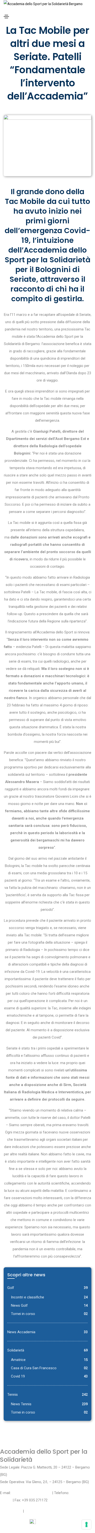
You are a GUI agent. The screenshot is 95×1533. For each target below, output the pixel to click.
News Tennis (21, 1404)
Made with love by (14, 1522)
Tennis (12, 1394)
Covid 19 (18, 1376)
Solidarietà (15, 1350)
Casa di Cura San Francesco (34, 1368)
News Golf (19, 1305)
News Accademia (21, 1332)
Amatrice (18, 1360)
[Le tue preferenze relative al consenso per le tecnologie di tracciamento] (86, 1524)
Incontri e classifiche (27, 1297)
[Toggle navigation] (6, 16)
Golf (10, 1288)
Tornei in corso (23, 1314)
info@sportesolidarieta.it (31, 1493)
